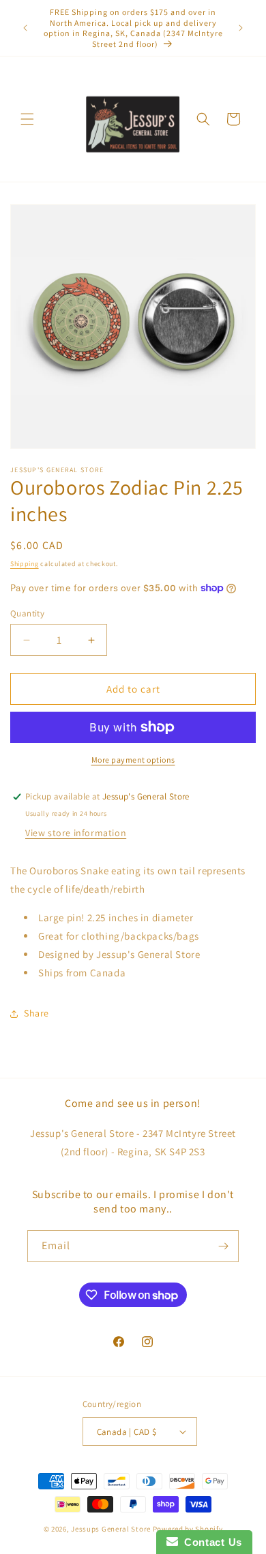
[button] (27, 119)
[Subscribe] (223, 1246)
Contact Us (210, 1542)
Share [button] (36, 1013)
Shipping (24, 563)
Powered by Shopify (188, 1529)
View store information (75, 833)
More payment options (133, 760)
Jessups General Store (111, 1529)
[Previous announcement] (25, 28)
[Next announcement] (241, 28)
